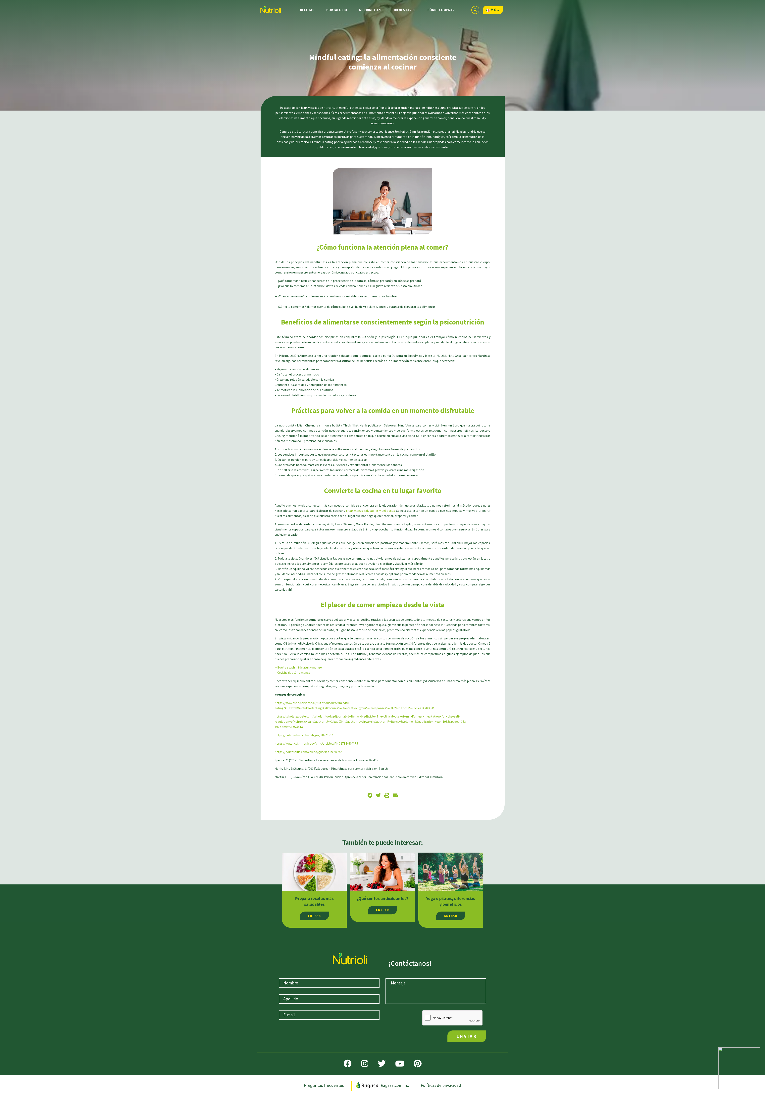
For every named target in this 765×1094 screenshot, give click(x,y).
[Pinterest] (418, 1064)
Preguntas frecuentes (324, 1085)
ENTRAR (314, 916)
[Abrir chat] (739, 1068)
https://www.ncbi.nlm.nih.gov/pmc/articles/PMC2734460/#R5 (316, 744)
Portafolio (336, 10)
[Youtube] (399, 1064)
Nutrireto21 (370, 10)
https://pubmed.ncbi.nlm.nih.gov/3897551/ (304, 735)
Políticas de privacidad (441, 1085)
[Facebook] (348, 1064)
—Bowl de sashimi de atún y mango (298, 668)
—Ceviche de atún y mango (293, 673)
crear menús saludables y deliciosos (370, 511)
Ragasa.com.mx (395, 1085)
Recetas (307, 10)
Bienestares (405, 10)
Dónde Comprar (441, 10)
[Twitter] (382, 1064)
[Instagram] (364, 1064)
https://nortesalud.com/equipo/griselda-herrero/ (308, 752)
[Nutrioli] (270, 8)
